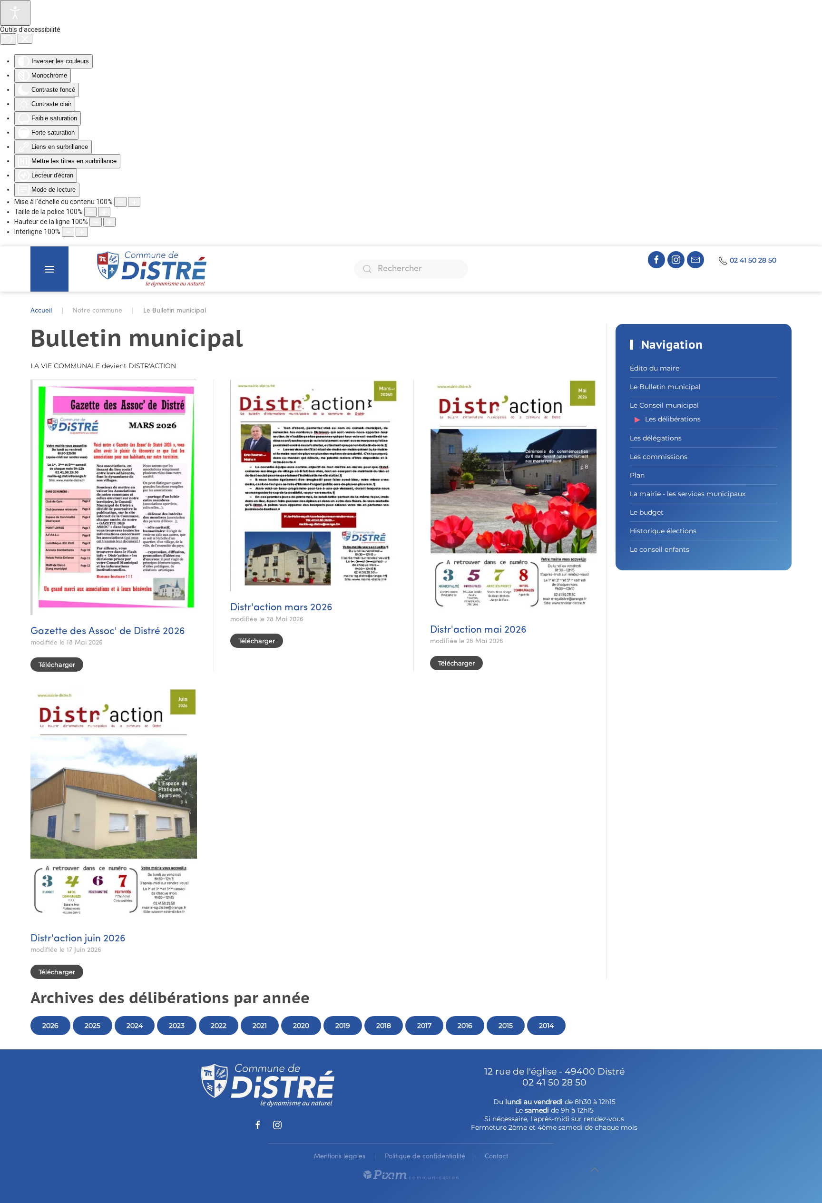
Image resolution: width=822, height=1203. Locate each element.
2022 (218, 1025)
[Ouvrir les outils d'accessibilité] (15, 13)
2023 (177, 1025)
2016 (465, 1025)
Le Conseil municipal (664, 405)
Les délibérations (673, 419)
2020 (301, 1025)
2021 (260, 1025)
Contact (496, 1156)
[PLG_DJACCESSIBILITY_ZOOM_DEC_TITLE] (120, 202)
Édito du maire (654, 368)
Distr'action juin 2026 (78, 939)
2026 (50, 1025)
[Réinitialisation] (8, 39)
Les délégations (656, 438)
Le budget (647, 512)
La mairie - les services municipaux (687, 493)
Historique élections (663, 531)
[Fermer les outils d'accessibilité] (25, 39)
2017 (424, 1025)
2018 (383, 1025)
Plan (637, 475)
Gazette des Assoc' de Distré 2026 (107, 631)
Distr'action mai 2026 (478, 630)
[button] (49, 269)
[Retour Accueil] (152, 269)
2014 (546, 1025)
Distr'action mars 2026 (281, 608)
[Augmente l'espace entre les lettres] (82, 232)
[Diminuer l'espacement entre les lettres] (68, 232)
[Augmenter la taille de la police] (104, 212)
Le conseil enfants (659, 549)
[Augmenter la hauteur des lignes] (109, 222)
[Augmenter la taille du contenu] (134, 202)
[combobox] (411, 269)
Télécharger (57, 664)
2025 (92, 1025)
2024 (135, 1025)
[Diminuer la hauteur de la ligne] (95, 222)
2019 (342, 1025)
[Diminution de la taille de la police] (90, 212)
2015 (506, 1025)
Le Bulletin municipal (665, 386)
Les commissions (658, 456)
